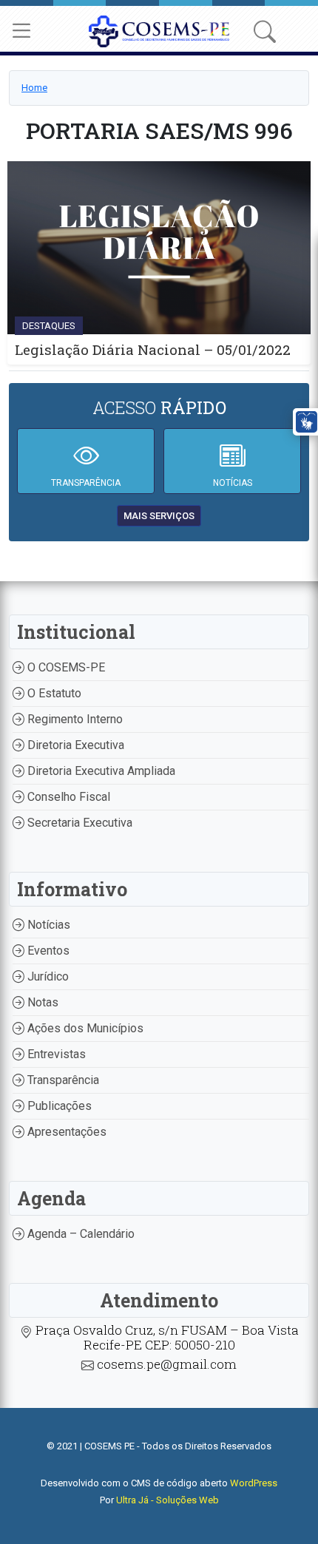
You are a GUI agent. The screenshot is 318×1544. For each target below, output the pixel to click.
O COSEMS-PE (64, 667)
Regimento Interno (73, 719)
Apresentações (65, 1132)
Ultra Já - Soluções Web (167, 1500)
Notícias (47, 925)
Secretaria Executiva (78, 823)
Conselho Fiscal (67, 797)
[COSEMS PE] (159, 30)
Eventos (47, 951)
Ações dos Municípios (83, 1028)
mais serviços (159, 515)
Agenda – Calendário (79, 1234)
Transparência (61, 1080)
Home (34, 87)
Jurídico (46, 976)
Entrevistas (55, 1054)
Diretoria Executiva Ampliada (99, 771)
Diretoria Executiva (74, 745)
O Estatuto (52, 693)
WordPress (253, 1483)
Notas (41, 1002)
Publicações (58, 1106)
